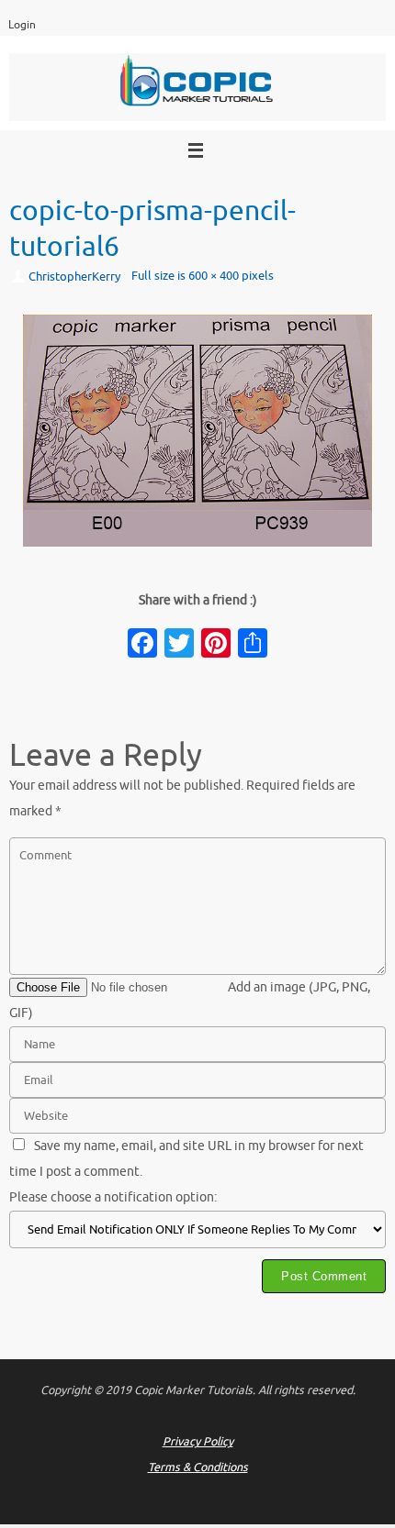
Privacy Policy (198, 1441)
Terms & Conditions (198, 1467)
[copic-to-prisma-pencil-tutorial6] (197, 431)
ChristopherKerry (74, 277)
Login (22, 25)
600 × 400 (213, 276)
